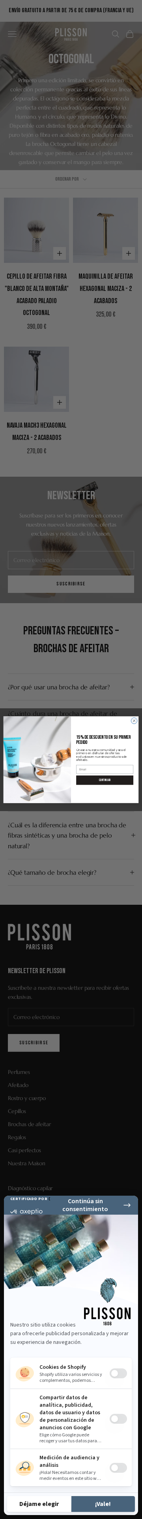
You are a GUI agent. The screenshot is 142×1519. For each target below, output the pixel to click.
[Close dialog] (134, 720)
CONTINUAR (104, 779)
